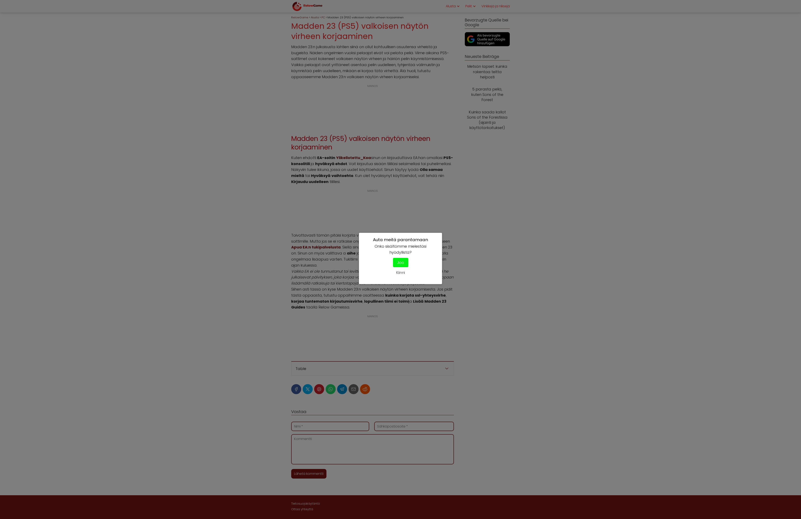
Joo (400, 262)
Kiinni (400, 272)
